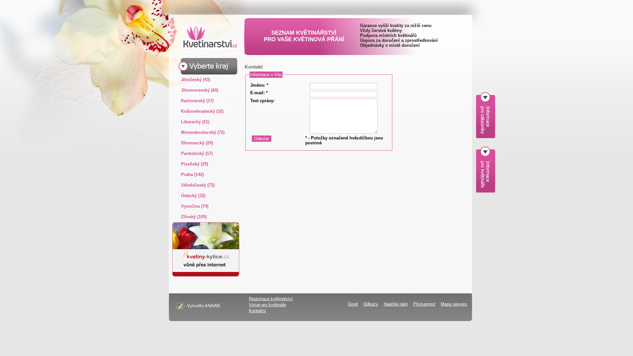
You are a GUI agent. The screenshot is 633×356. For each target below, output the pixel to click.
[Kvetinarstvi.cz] (205, 36)
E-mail (256, 92)
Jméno (257, 85)
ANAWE (213, 305)
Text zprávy (261, 100)
